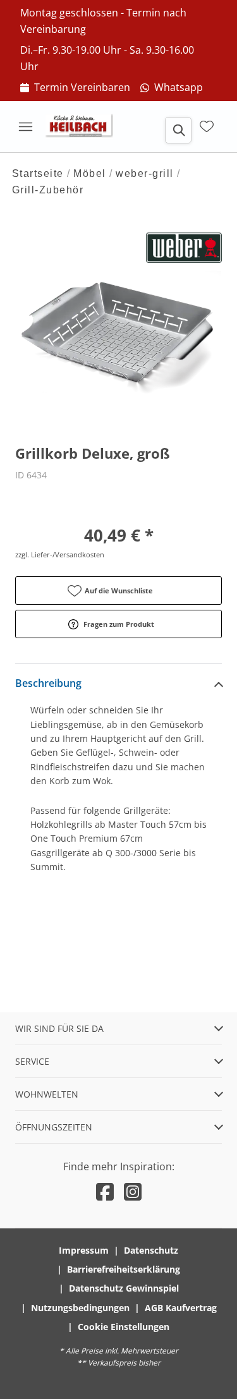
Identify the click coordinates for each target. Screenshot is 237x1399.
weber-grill (145, 173)
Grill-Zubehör (48, 190)
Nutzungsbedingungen (80, 1308)
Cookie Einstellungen (123, 1327)
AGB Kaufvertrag (181, 1308)
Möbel (89, 173)
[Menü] (25, 126)
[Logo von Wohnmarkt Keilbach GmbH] (83, 126)
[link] (75, 88)
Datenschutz (151, 1250)
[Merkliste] (207, 126)
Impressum (84, 1250)
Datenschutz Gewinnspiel (124, 1288)
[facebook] (105, 1191)
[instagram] (133, 1191)
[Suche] (178, 130)
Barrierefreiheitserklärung (123, 1269)
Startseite (38, 173)
